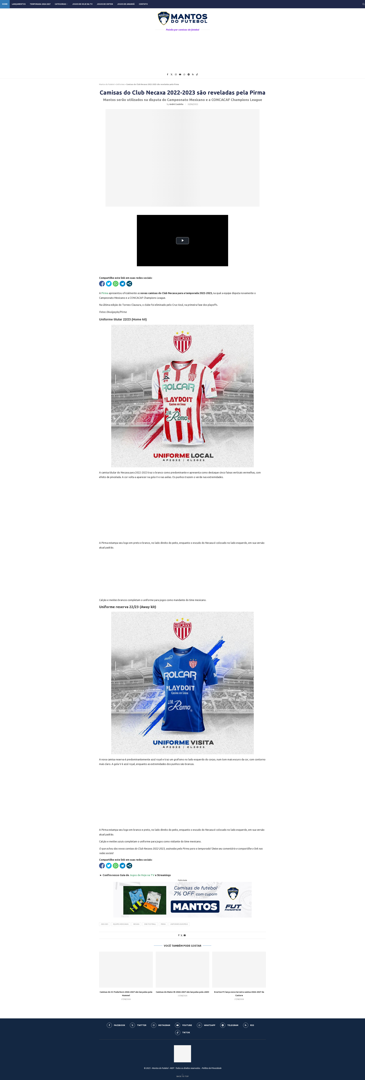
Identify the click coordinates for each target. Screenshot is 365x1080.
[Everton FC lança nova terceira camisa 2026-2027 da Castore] (239, 969)
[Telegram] (189, 74)
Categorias (60, 4)
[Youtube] (180, 74)
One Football (150, 924)
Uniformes (120, 84)
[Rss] (193, 74)
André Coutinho (176, 104)
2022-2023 (104, 924)
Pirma (163, 924)
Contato (143, 4)
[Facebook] (167, 74)
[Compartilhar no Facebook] (102, 284)
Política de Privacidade (211, 1068)
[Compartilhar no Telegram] (122, 284)
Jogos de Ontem (105, 4)
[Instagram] (176, 74)
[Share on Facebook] (178, 935)
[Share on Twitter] (181, 935)
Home (5, 4)
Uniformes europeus (179, 924)
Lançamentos (19, 4)
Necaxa (136, 924)
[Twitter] (172, 74)
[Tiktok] (197, 74)
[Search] (363, 4)
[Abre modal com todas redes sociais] (129, 284)
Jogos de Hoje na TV (82, 4)
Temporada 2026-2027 (40, 4)
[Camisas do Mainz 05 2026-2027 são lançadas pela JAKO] (182, 969)
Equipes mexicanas (120, 924)
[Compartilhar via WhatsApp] (115, 284)
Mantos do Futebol (106, 84)
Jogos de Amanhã (126, 4)
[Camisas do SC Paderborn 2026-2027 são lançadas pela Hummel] (126, 969)
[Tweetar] (109, 284)
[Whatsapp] (184, 74)
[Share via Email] (185, 935)
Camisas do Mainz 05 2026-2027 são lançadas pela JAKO (182, 992)
